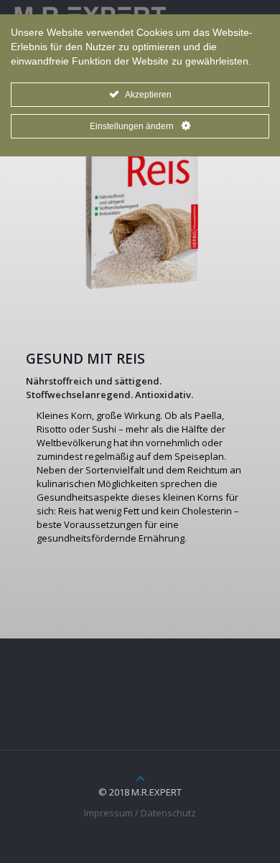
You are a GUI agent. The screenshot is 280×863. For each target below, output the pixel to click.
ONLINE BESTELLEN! (151, 592)
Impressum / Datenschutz (140, 812)
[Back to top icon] (140, 778)
